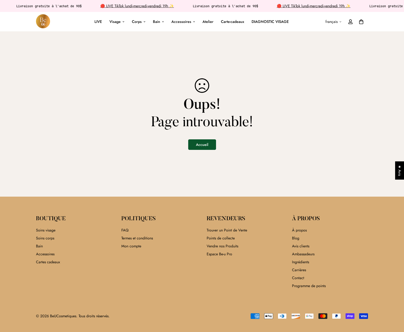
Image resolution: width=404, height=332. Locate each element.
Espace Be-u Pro (219, 254)
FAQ (125, 230)
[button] (361, 21)
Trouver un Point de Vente (227, 230)
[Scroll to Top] (395, 306)
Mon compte (131, 246)
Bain (156, 21)
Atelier (207, 21)
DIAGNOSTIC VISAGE (270, 21)
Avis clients (300, 246)
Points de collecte (221, 238)
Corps (137, 21)
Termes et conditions (137, 238)
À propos (299, 230)
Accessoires (181, 21)
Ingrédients (300, 262)
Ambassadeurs (303, 254)
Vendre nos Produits (222, 246)
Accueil (202, 144)
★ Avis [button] (399, 170)
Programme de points (309, 286)
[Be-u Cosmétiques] (43, 21)
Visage (115, 21)
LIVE (98, 21)
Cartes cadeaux (48, 262)
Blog (295, 238)
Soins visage (45, 230)
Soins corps (45, 238)
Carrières (299, 270)
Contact (298, 278)
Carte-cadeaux (232, 21)
